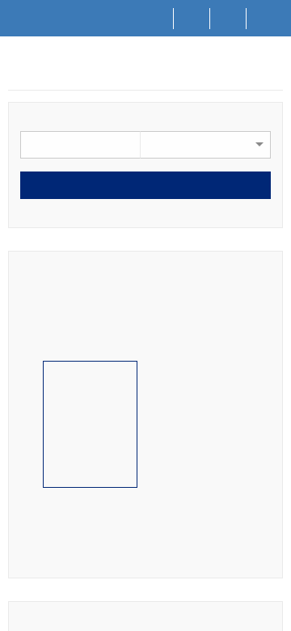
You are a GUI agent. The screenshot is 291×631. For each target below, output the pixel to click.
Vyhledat (145, 186)
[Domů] (155, 18)
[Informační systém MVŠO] (15, 71)
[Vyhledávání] (192, 18)
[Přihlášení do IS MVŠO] (265, 18)
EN (228, 17)
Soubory (57, 73)
